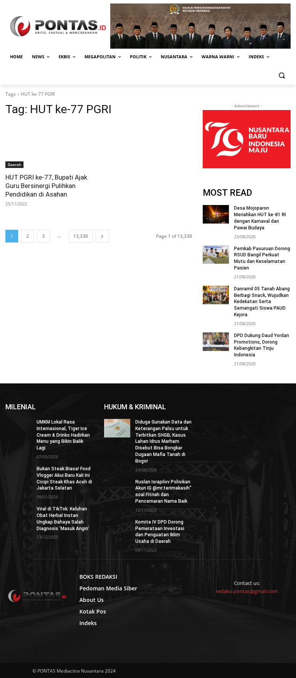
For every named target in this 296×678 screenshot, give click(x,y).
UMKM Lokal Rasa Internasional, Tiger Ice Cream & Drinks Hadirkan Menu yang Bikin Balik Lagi (63, 435)
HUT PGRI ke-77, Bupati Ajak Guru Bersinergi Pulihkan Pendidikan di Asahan (46, 185)
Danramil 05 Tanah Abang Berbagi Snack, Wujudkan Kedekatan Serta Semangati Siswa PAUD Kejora (262, 301)
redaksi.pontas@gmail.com (247, 591)
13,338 (80, 236)
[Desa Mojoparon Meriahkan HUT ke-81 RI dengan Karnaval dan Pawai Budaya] (216, 214)
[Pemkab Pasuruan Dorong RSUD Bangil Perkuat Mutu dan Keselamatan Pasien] (216, 255)
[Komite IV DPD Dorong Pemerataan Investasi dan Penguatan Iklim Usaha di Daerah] (117, 528)
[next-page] (102, 236)
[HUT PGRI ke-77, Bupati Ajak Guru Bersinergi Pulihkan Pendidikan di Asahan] (49, 146)
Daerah (14, 164)
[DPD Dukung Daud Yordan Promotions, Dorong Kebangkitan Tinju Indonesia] (216, 341)
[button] (281, 75)
